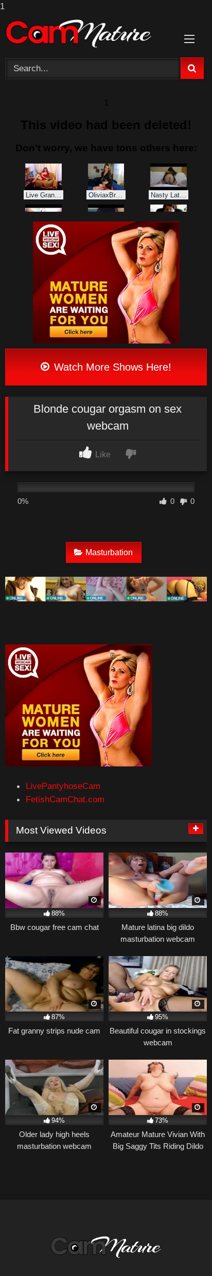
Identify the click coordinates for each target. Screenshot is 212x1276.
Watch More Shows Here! (111, 367)
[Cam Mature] (87, 33)
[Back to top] (179, 1247)
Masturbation (109, 552)
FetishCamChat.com (65, 799)
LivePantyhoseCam (63, 786)
